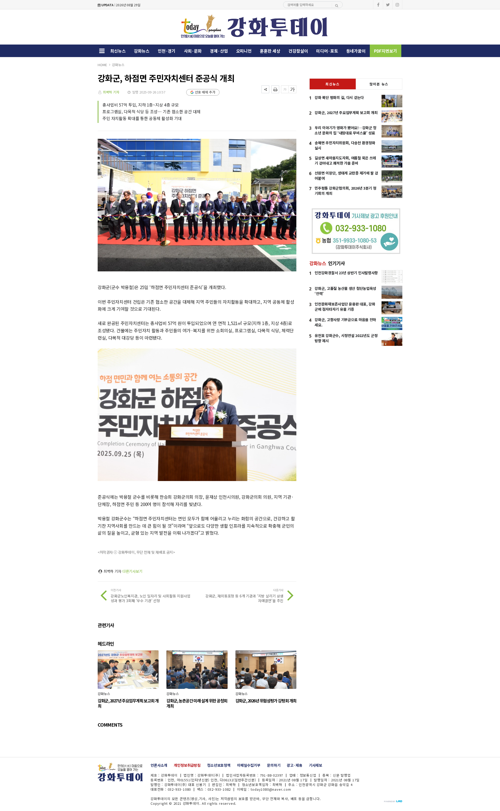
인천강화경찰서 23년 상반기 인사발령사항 (346, 272)
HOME (102, 64)
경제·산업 (219, 51)
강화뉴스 (141, 51)
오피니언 (244, 51)
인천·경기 (167, 51)
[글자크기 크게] (292, 89)
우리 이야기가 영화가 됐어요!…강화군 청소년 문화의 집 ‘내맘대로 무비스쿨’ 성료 (345, 130)
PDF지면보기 (385, 51)
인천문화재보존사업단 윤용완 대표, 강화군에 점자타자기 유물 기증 (345, 306)
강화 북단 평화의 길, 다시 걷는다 (339, 97)
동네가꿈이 (356, 51)
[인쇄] (275, 89)
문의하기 (273, 765)
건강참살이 (298, 51)
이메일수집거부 (248, 765)
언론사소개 (159, 765)
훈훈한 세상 (270, 51)
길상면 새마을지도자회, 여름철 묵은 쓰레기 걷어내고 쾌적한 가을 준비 (345, 160)
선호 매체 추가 (205, 92)
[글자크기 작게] (285, 89)
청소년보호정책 (218, 765)
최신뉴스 (118, 51)
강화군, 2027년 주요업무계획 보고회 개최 (346, 112)
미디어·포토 (327, 51)
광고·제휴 (294, 765)
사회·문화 (193, 51)
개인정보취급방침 (187, 765)
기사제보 (315, 765)
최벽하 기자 (111, 92)
